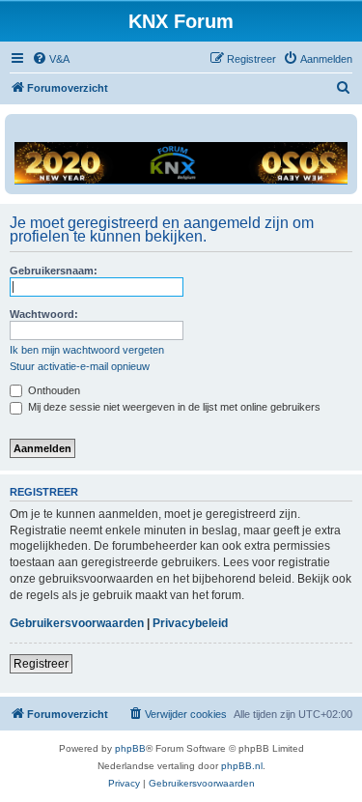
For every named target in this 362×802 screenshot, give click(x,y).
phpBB (130, 748)
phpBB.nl (242, 765)
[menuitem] (51, 59)
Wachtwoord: (44, 314)
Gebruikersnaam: (53, 270)
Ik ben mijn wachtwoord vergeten (87, 350)
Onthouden (52, 390)
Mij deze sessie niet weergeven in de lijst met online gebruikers (172, 407)
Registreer (41, 664)
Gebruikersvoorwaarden (77, 623)
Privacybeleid (190, 623)
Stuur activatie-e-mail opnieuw (80, 366)
